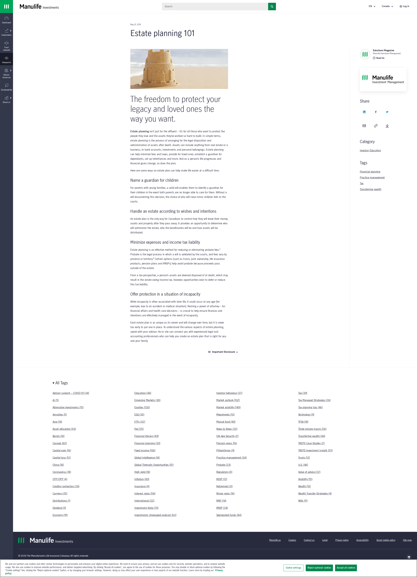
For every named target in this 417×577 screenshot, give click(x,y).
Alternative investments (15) (68, 407)
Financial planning (370, 171)
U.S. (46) (303, 465)
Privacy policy (342, 540)
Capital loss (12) (62, 457)
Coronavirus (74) (62, 472)
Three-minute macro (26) (312, 429)
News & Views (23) (226, 429)
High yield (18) (142, 472)
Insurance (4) (141, 486)
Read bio (380, 58)
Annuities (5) (60, 414)
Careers (292, 540)
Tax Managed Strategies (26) (314, 400)
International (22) (144, 501)
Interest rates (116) (144, 493)
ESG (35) (139, 414)
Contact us (309, 540)
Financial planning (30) (147, 443)
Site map (407, 540)
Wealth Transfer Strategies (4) (315, 493)
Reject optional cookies (319, 568)
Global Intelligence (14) (147, 457)
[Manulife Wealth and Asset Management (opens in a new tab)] (409, 557)
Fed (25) (139, 429)
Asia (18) (57, 422)
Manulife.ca (275, 540)
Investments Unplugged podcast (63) (155, 515)
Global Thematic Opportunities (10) (153, 465)
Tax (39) (302, 393)
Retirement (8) (224, 486)
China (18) (58, 465)
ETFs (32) (139, 422)
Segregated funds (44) (228, 515)
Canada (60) (60, 443)
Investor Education (370, 150)
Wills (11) (303, 501)
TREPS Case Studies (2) (311, 443)
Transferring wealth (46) (311, 436)
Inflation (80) (141, 479)
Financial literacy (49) (146, 436)
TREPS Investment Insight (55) (315, 450)
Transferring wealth (370, 189)
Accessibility (362, 540)
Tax (361, 183)
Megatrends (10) (225, 414)
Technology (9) (306, 414)
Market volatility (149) (228, 407)
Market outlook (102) (228, 400)
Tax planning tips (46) (310, 407)
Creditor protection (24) (66, 486)
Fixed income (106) (144, 450)
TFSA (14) (303, 422)
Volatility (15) (305, 479)
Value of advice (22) (309, 472)
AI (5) (56, 400)
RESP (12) (221, 479)
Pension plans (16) (226, 443)
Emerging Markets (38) (147, 400)
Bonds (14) (59, 436)
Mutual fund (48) (225, 422)
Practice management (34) (231, 457)
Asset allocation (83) (64, 429)
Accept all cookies (346, 568)
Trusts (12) (304, 457)
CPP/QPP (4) (60, 479)
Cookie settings (293, 568)
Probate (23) (223, 465)
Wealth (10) (304, 486)
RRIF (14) (221, 501)
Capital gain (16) (62, 450)
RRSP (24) (222, 508)
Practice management (372, 177)
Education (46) (142, 393)
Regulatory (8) (224, 472)
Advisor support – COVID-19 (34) (71, 393)
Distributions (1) (61, 501)
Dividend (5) (59, 508)
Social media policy (385, 540)
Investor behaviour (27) (229, 393)
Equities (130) (142, 407)
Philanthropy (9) (225, 450)
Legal (325, 540)
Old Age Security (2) (227, 436)
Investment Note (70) (146, 508)
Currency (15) (60, 493)
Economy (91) (60, 515)
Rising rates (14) (225, 493)
